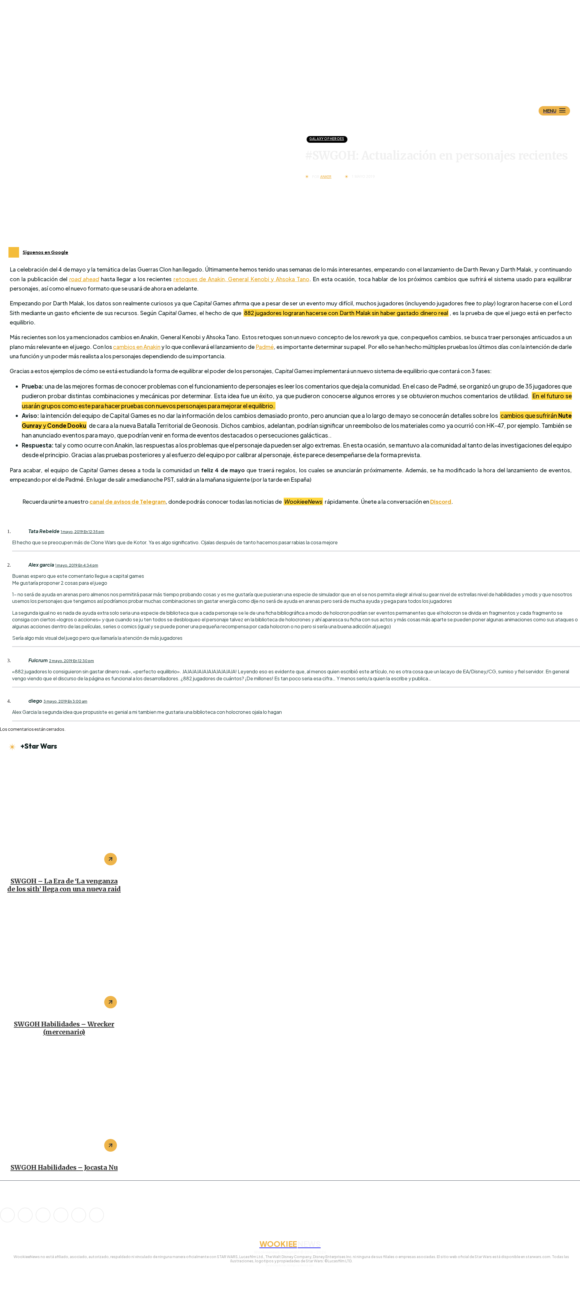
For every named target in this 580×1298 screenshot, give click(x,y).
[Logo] (300, 80)
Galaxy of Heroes (326, 139)
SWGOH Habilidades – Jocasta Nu (64, 1167)
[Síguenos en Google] (13, 252)
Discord (440, 501)
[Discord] (7, 1215)
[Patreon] (43, 1215)
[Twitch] (60, 1215)
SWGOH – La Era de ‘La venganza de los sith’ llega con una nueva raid (64, 885)
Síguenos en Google (45, 252)
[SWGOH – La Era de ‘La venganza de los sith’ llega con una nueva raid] (64, 815)
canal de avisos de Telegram (127, 501)
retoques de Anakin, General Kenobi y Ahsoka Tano (241, 278)
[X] (78, 1215)
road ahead (84, 278)
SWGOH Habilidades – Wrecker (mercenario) (64, 1028)
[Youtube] (96, 1215)
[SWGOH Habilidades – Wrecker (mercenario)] (64, 958)
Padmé (265, 346)
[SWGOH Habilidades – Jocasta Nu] (64, 1101)
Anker (325, 177)
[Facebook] (25, 1215)
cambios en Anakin (136, 346)
